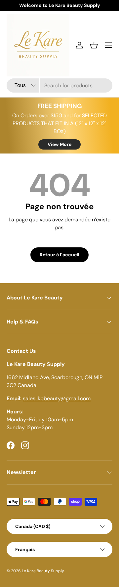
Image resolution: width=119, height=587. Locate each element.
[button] (94, 45)
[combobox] (59, 85)
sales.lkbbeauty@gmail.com (57, 398)
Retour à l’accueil (59, 255)
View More (59, 144)
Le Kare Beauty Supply (43, 570)
